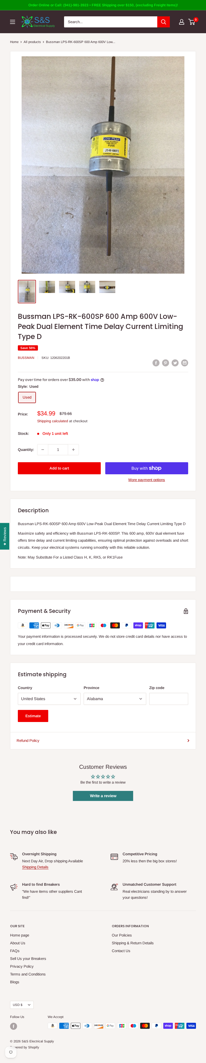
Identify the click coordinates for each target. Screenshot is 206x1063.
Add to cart (59, 468)
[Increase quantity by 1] (73, 449)
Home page (19, 935)
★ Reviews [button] (5, 536)
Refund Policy (28, 740)
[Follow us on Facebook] (13, 1026)
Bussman (26, 358)
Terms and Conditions (28, 974)
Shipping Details (35, 867)
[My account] (181, 22)
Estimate (33, 716)
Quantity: (26, 449)
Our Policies (122, 935)
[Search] (163, 21)
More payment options (146, 480)
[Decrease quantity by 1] (42, 449)
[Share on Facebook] (156, 362)
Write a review (103, 796)
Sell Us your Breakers (28, 958)
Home (14, 42)
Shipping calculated (52, 421)
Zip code (156, 688)
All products (32, 42)
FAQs (15, 951)
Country (25, 688)
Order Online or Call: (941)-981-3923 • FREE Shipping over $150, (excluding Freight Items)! (103, 5)
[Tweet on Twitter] (175, 362)
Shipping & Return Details (133, 943)
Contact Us (121, 951)
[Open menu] (12, 22)
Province (91, 688)
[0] (192, 22)
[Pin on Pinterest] (165, 362)
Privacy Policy (22, 966)
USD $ (17, 1005)
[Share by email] (184, 362)
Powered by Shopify (24, 1047)
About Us (17, 943)
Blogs (14, 982)
